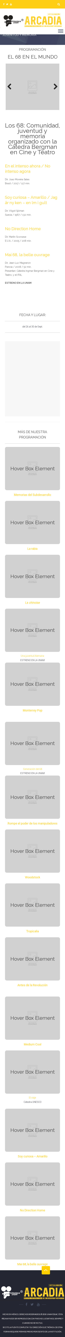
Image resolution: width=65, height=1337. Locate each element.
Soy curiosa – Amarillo (32, 1156)
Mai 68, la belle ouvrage (27, 254)
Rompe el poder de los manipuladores (33, 823)
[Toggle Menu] (60, 31)
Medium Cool (32, 1044)
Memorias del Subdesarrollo (32, 495)
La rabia (33, 548)
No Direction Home (23, 228)
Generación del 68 (32, 769)
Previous (10, 86)
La (32, 602)
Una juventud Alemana (32, 656)
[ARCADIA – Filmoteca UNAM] (32, 20)
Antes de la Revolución (33, 985)
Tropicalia (32, 931)
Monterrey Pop (32, 710)
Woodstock (32, 877)
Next (54, 86)
